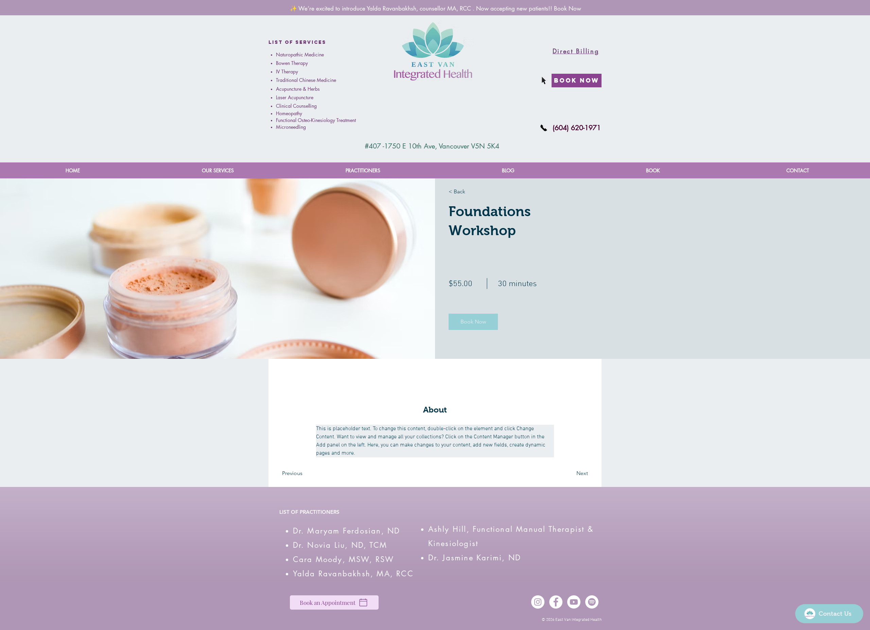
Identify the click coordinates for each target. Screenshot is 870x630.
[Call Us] (543, 128)
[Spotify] (591, 602)
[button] (217, 170)
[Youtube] (573, 602)
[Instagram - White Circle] (537, 602)
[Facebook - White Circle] (555, 602)
